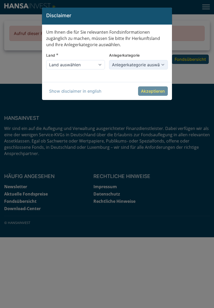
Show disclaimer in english (75, 91)
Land (52, 55)
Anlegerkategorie (124, 55)
